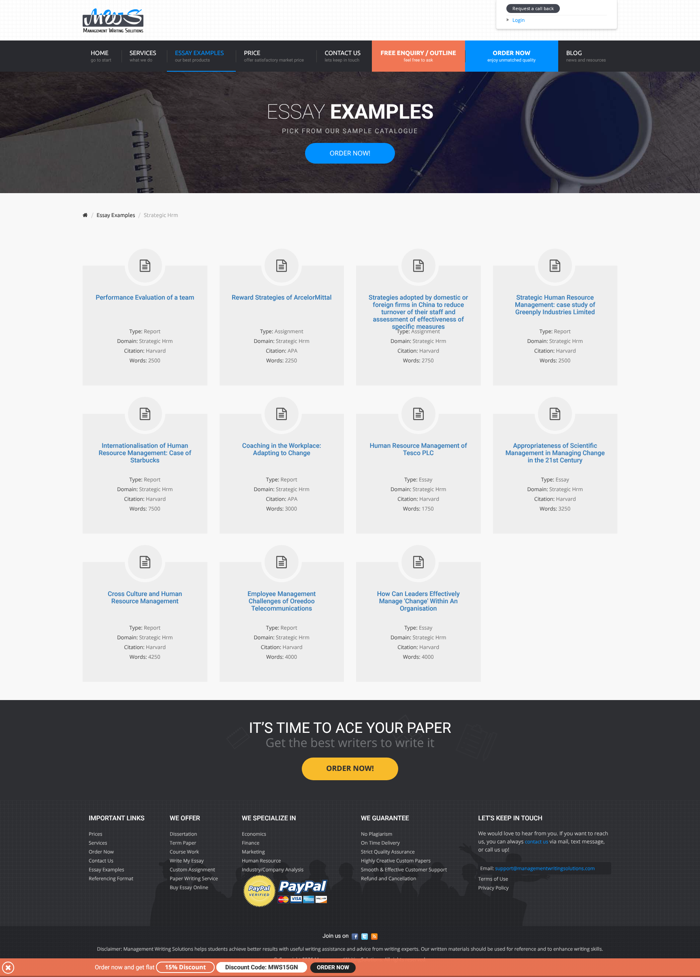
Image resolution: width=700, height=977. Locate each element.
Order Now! (350, 153)
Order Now (101, 851)
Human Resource (261, 860)
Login (518, 20)
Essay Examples (199, 56)
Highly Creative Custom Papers (396, 860)
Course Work (184, 851)
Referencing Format (111, 878)
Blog (586, 56)
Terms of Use (493, 878)
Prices (95, 833)
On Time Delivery (380, 842)
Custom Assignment (192, 869)
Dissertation (183, 833)
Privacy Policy (493, 887)
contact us (536, 841)
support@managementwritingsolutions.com (545, 868)
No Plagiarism (376, 833)
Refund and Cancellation (388, 878)
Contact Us (342, 56)
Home (101, 56)
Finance (250, 842)
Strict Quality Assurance (388, 851)
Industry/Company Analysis (272, 869)
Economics (254, 833)
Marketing (253, 851)
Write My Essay (187, 860)
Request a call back (533, 8)
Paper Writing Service (194, 878)
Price (274, 56)
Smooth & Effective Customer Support (404, 869)
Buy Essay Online (189, 887)
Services (143, 56)
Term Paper (183, 842)
